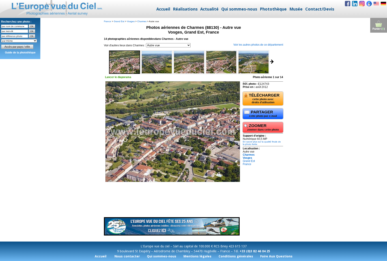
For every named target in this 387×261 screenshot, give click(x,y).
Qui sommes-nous (239, 9)
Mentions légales (197, 256)
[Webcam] (369, 3)
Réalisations (185, 9)
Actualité (209, 9)
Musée (296, 9)
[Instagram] (362, 3)
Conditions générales (236, 256)
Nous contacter (127, 256)
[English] (376, 3)
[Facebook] (347, 3)
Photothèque (273, 9)
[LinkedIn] (354, 3)
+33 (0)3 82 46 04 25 (255, 251)
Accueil (163, 9)
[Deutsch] (383, 3)
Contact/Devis (319, 9)
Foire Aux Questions (276, 256)
